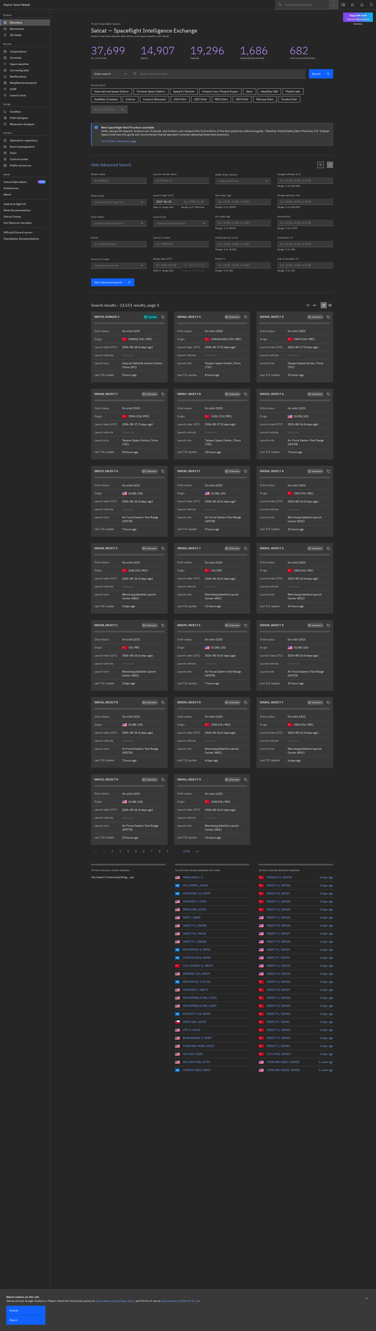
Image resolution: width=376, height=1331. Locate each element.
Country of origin (100, 259)
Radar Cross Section (226, 174)
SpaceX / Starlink (183, 91)
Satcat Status (12, 216)
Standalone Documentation (21, 238)
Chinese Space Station (151, 91)
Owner (95, 237)
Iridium (130, 99)
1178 (186, 851)
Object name (98, 174)
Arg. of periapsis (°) (288, 258)
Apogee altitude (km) (289, 174)
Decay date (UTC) (162, 258)
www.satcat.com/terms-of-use (180, 1301)
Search (316, 74)
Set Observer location (18, 223)
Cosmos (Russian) (154, 99)
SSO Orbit (180, 99)
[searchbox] (302, 4)
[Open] (142, 202)
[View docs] (343, 4)
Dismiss (358, 23)
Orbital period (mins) (226, 237)
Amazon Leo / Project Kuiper (220, 91)
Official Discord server (18, 232)
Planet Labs (293, 91)
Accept (13, 1310)
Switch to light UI (15, 204)
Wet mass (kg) (223, 195)
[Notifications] (362, 4)
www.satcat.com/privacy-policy (115, 1301)
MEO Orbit (221, 99)
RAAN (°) (220, 258)
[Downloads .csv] (308, 305)
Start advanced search (108, 282)
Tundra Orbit (289, 99)
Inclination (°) (285, 237)
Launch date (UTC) (163, 195)
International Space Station (111, 91)
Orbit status (97, 216)
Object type (97, 195)
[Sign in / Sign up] (371, 4)
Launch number (161, 237)
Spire (249, 91)
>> (197, 851)
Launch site (159, 216)
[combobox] (110, 74)
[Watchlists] (352, 4)
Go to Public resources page (118, 141)
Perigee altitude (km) (289, 195)
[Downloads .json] (314, 305)
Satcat (17, 4)
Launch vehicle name (165, 174)
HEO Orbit (242, 99)
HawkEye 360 (269, 91)
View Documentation (17, 210)
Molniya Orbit (264, 99)
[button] (162, 317)
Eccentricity (283, 216)
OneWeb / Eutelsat (106, 99)
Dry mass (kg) (222, 216)
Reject (13, 1320)
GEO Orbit (200, 99)
